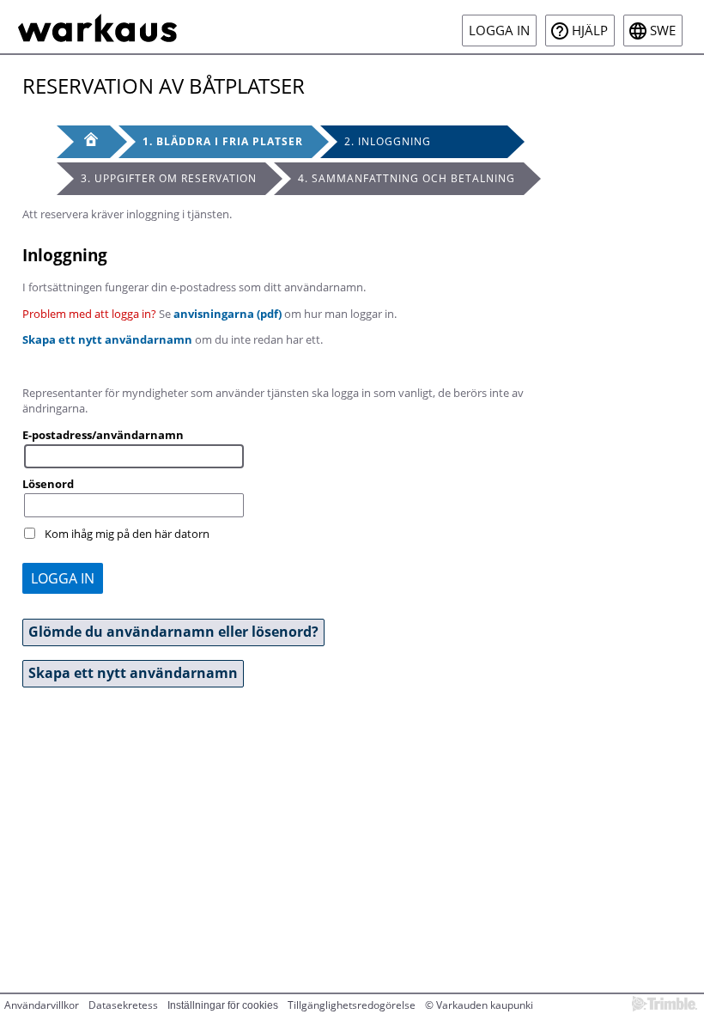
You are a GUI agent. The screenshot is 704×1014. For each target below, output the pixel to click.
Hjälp (590, 30)
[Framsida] (83, 141)
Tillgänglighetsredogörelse (352, 1005)
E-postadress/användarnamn (103, 435)
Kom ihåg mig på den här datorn (127, 533)
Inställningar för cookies (222, 1005)
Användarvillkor (41, 1005)
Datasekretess (123, 1005)
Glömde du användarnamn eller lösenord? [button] (173, 631)
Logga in (499, 30)
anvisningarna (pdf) (227, 313)
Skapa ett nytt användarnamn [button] (133, 672)
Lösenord (48, 484)
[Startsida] (97, 26)
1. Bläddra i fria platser (223, 141)
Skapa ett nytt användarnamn (107, 339)
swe (663, 30)
